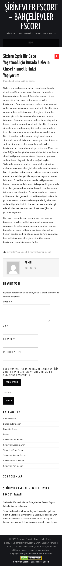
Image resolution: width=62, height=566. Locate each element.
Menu (31, 43)
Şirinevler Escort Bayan (14, 445)
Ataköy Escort (9, 419)
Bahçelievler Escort (12, 424)
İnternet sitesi (12, 352)
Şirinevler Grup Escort (13, 450)
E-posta (9, 339)
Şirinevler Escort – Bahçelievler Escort (31, 17)
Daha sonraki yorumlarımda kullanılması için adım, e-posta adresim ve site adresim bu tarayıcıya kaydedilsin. (31, 372)
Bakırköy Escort (10, 429)
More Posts (30, 268)
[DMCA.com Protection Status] (31, 558)
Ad (6, 326)
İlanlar (6, 434)
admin (31, 81)
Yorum (8, 302)
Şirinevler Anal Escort (17, 252)
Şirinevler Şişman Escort (39, 252)
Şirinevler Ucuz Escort (13, 461)
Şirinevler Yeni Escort (13, 466)
